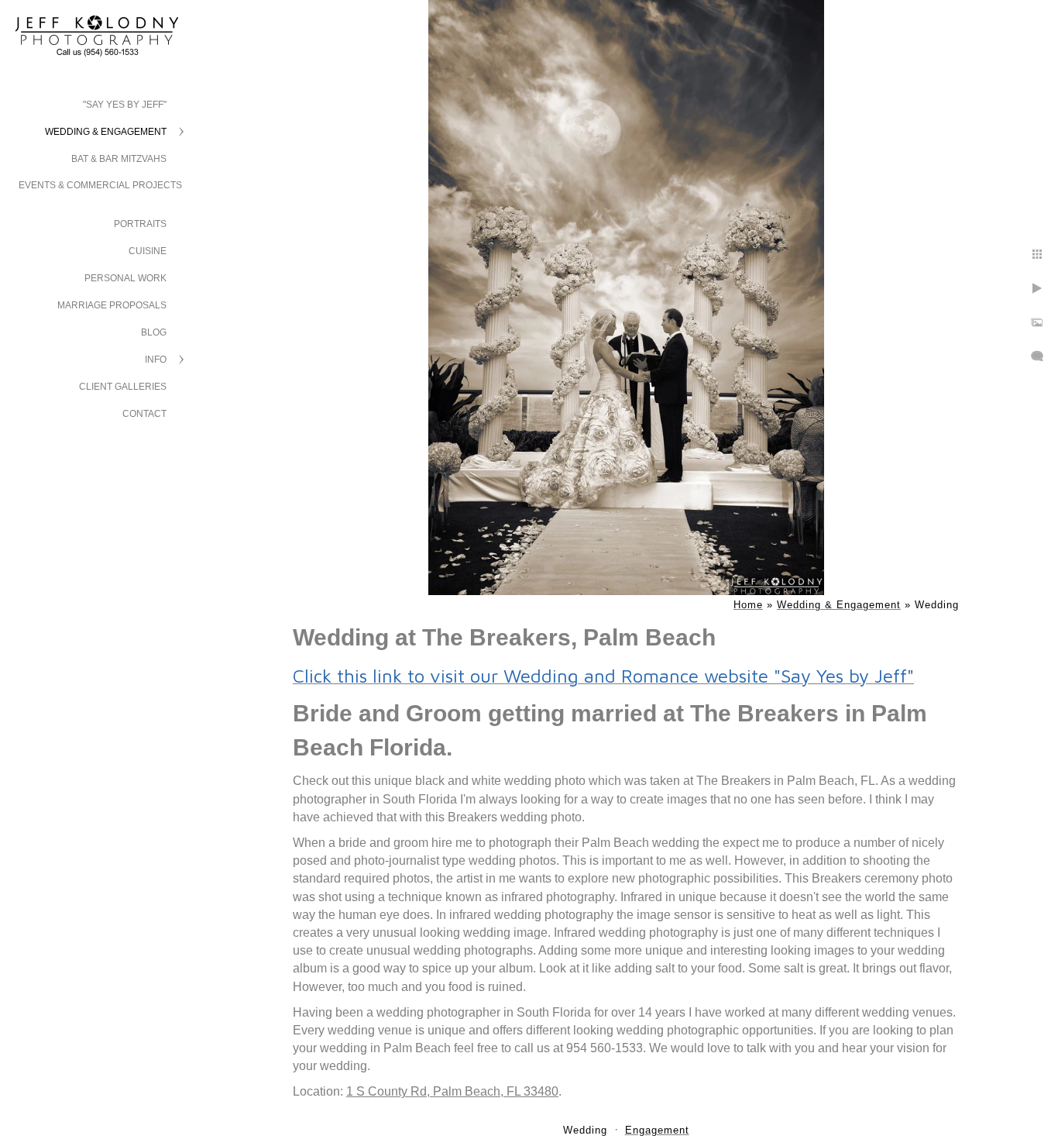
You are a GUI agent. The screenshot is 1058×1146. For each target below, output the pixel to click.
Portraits (140, 224)
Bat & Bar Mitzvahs (119, 158)
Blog (154, 332)
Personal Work (125, 278)
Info (156, 359)
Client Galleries (123, 386)
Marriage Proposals (112, 305)
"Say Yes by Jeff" (125, 104)
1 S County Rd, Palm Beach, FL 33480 (452, 1091)
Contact (144, 413)
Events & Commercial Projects (100, 185)
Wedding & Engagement (106, 131)
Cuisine (148, 251)
